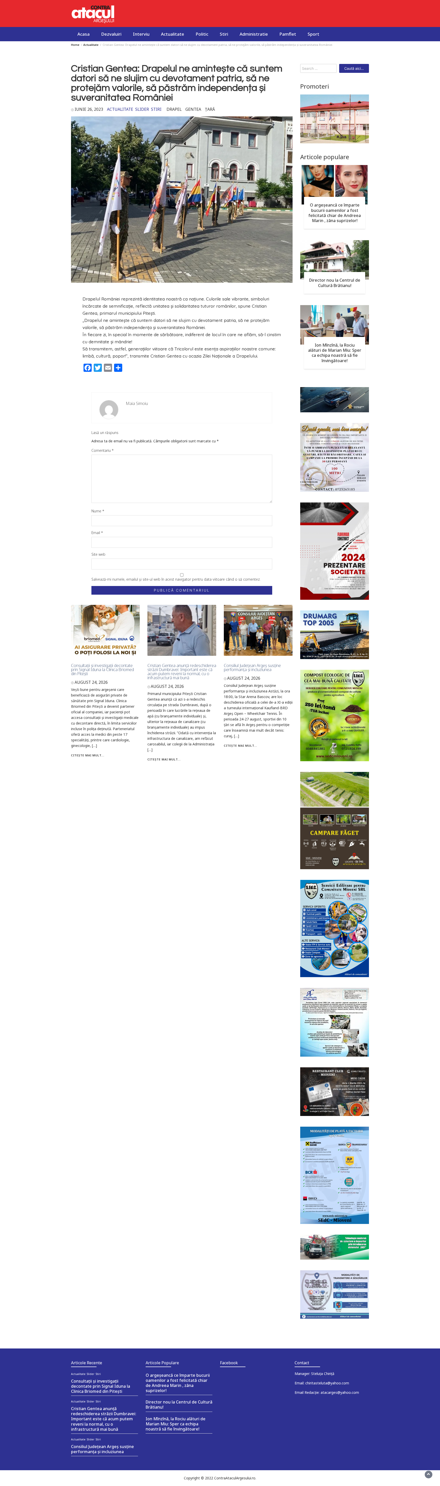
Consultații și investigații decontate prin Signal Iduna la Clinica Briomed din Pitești (102, 669)
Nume (97, 511)
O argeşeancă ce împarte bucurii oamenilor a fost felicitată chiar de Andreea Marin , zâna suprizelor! (334, 212)
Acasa (83, 34)
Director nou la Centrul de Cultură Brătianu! (334, 282)
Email (97, 532)
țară (210, 109)
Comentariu (102, 450)
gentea (193, 109)
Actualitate (172, 34)
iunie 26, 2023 (89, 109)
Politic (202, 34)
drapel (174, 109)
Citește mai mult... (87, 755)
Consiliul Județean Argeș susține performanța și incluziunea (252, 667)
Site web (98, 554)
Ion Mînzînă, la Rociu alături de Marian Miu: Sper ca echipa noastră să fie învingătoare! (334, 352)
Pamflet (287, 34)
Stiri (224, 34)
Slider (142, 109)
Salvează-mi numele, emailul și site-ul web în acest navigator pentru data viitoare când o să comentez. (175, 579)
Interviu (141, 34)
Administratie (254, 34)
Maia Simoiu (137, 403)
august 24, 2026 (91, 682)
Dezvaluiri (111, 34)
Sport (313, 34)
